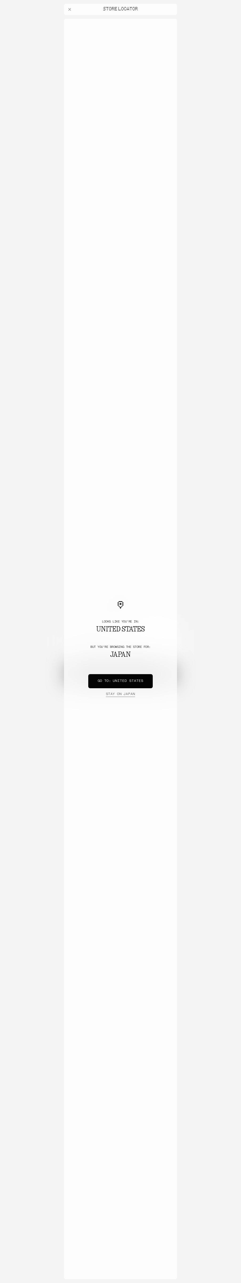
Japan (120, 694)
